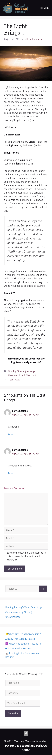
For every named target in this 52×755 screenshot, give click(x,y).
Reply (10, 434)
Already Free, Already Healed (20, 638)
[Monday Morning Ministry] (16, 8)
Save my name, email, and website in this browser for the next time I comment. (26, 556)
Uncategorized (13, 617)
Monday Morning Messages (22, 371)
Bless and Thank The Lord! (22, 375)
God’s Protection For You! (18, 648)
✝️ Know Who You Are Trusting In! (23, 643)
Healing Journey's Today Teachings (23, 607)
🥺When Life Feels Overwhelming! (23, 634)
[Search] (43, 589)
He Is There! (14, 379)
